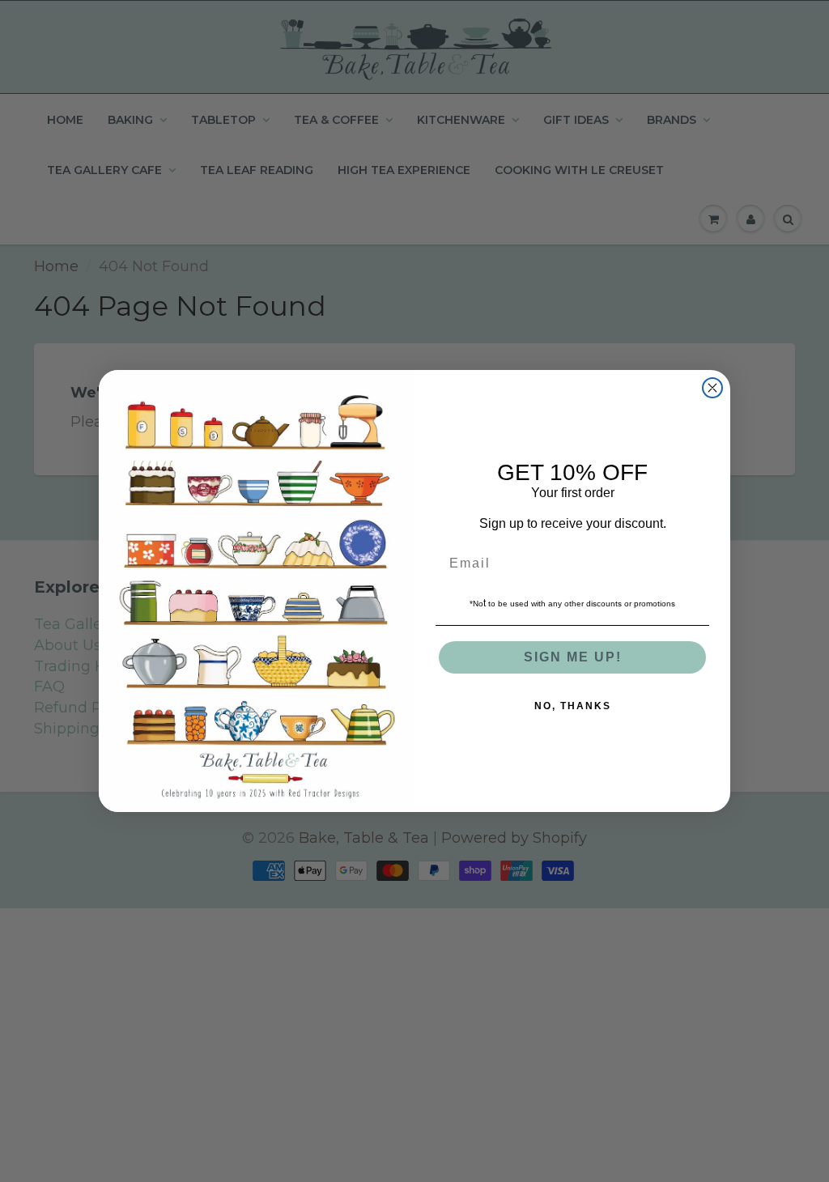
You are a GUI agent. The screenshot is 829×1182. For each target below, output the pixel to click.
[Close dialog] (712, 388)
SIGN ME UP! (573, 657)
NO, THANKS (572, 706)
